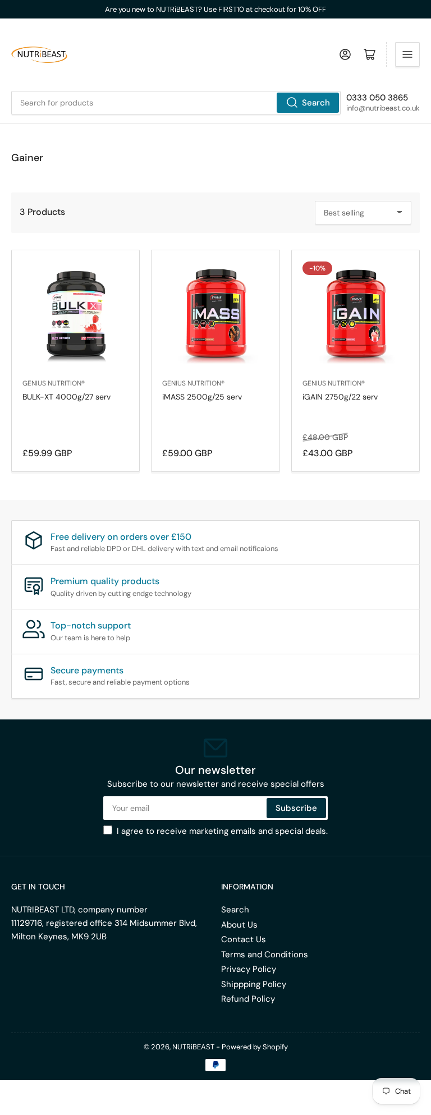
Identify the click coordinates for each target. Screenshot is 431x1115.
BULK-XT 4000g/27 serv (66, 397)
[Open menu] (407, 54)
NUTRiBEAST (193, 1047)
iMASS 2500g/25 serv (202, 397)
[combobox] (176, 102)
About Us (239, 924)
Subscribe (296, 808)
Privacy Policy (248, 969)
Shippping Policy (253, 984)
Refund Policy (248, 998)
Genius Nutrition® (53, 383)
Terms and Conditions (264, 954)
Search (316, 102)
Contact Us (243, 939)
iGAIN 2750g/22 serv (340, 397)
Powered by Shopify (255, 1047)
